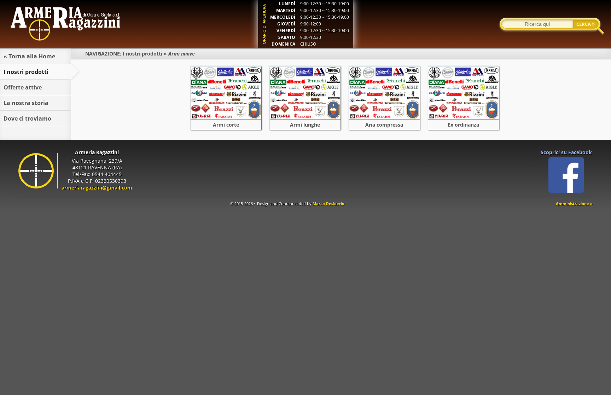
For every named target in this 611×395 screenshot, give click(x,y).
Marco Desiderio (328, 203)
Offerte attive (23, 87)
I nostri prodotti (142, 53)
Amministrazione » (574, 203)
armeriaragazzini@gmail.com (97, 187)
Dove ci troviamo (27, 118)
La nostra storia (26, 103)
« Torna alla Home (29, 56)
